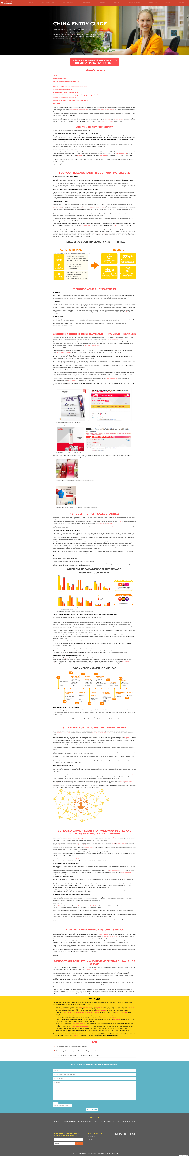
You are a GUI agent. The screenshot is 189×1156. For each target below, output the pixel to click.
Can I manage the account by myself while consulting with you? (76, 1051)
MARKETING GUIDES (152, 2)
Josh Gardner (60, 906)
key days (66, 658)
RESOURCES (168, 2)
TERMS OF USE (75, 1153)
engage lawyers (116, 225)
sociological (107, 119)
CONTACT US (181, 2)
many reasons (113, 852)
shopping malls (88, 847)
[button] (94, 1047)
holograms (61, 844)
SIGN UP (79, 1143)
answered (109, 523)
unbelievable (103, 155)
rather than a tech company (92, 345)
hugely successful (114, 870)
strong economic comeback (106, 109)
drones (113, 843)
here (127, 312)
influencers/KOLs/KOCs (106, 732)
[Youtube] (129, 1134)
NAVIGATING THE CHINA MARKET (48, 2)
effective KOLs (124, 781)
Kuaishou (98, 207)
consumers (106, 738)
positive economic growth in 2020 (79, 109)
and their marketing (111, 378)
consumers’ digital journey (63, 732)
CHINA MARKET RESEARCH (68, 2)
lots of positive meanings (64, 352)
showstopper (111, 837)
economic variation (118, 119)
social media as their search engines (125, 774)
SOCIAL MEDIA (117, 2)
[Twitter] (120, 1134)
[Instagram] (125, 1134)
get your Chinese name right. (115, 339)
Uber (55, 183)
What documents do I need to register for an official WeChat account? (78, 1055)
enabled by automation (110, 936)
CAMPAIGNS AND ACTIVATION (134, 2)
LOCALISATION (102, 2)
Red (90, 207)
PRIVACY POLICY (86, 1153)
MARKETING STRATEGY (86, 2)
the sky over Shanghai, (88, 838)
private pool (127, 737)
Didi (57, 185)
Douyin (93, 207)
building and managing (79, 1023)
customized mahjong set (98, 890)
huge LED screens (121, 843)
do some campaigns (74, 858)
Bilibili (103, 207)
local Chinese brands (85, 225)
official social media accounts (102, 233)
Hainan (119, 521)
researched (100, 523)
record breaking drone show (73, 838)
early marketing (72, 380)
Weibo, (86, 207)
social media (95, 732)
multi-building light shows (82, 844)
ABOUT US (31, 2)
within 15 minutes (103, 934)
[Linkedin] (116, 1134)
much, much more (107, 121)
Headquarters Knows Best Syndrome (88, 906)
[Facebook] (133, 1134)
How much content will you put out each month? (71, 1046)
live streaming (61, 783)
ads (97, 717)
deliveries (80, 155)
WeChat (82, 207)
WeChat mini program (109, 526)
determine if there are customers (88, 179)
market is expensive (90, 969)
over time (124, 153)
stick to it (118, 153)
